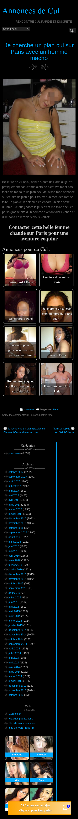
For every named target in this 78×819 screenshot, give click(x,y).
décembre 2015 (17, 574)
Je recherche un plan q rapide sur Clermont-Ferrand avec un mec (25, 430)
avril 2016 (14, 555)
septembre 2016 (18, 532)
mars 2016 (15, 560)
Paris (55, 409)
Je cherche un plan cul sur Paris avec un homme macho (39, 51)
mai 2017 (14, 495)
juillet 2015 (15, 597)
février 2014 (15, 676)
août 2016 (14, 537)
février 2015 (15, 620)
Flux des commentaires (22, 723)
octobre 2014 (16, 639)
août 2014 (14, 648)
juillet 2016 (15, 541)
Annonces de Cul (31, 10)
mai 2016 (14, 551)
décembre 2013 (17, 685)
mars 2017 (15, 504)
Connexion (15, 713)
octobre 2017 (16, 472)
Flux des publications (21, 718)
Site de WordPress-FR (21, 727)
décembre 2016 (17, 518)
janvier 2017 (16, 513)
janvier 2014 (16, 681)
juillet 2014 (15, 653)
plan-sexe (29, 409)
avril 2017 (14, 499)
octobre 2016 (16, 527)
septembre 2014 (18, 644)
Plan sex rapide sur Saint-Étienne (63, 430)
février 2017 (15, 509)
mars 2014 (15, 671)
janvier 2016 (16, 569)
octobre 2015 (16, 583)
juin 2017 (14, 490)
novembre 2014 (17, 634)
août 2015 (14, 593)
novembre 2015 (17, 579)
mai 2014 (14, 662)
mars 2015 (15, 616)
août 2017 (14, 481)
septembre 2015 (18, 588)
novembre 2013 (17, 690)
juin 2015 (14, 602)
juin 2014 (14, 657)
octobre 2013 (16, 695)
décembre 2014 (17, 630)
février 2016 (15, 564)
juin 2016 (14, 546)
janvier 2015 (16, 625)
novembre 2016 (17, 523)
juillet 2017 (15, 486)
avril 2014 (14, 667)
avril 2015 (14, 611)
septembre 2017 (18, 476)
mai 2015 (14, 606)
